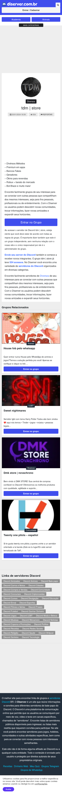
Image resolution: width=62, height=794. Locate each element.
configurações (41, 784)
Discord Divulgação (29, 598)
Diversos (31, 101)
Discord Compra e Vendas (15, 589)
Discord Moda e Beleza (46, 615)
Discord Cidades (36, 585)
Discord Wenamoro (31, 619)
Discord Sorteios (10, 637)
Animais (46, 19)
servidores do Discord (31, 266)
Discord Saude (28, 632)
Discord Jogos (9, 615)
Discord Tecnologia (30, 637)
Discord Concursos (12, 594)
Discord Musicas (10, 619)
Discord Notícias (50, 619)
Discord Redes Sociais (32, 628)
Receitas (7, 766)
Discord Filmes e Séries (14, 606)
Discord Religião (10, 632)
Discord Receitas (11, 628)
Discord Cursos (10, 598)
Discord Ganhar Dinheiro (32, 611)
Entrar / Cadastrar (31, 10)
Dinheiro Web (21, 766)
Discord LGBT (26, 615)
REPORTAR (47, 114)
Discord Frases (35, 606)
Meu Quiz (35, 766)
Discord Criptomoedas (34, 594)
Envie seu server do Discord (20, 254)
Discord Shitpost (46, 632)
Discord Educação (50, 598)
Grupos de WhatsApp (32, 770)
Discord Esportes (27, 602)
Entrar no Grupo (31, 222)
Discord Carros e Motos (14, 585)
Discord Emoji (9, 602)
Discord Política (41, 624)
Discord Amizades (11, 581)
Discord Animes (30, 581)
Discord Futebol (10, 611)
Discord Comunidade (40, 589)
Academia (16, 19)
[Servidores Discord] (20, 3)
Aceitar (8, 789)
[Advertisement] (31, 49)
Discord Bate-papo (49, 581)
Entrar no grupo (31, 369)
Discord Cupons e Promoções (17, 624)
